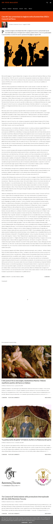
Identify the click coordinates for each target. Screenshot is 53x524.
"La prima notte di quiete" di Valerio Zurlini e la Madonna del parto (26, 440)
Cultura (13, 276)
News (22, 276)
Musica (18, 276)
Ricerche (4, 8)
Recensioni (15, 8)
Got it (30, 522)
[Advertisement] (26, 327)
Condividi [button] (47, 276)
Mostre (30, 8)
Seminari (10, 8)
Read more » (48, 397)
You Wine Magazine (10, 3)
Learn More (24, 522)
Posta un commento (13, 397)
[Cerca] (47, 2)
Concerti (21, 8)
